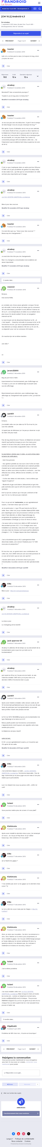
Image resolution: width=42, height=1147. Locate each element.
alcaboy (7, 22)
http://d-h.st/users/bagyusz (19, 591)
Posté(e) (16, 52)
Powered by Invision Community (21, 1144)
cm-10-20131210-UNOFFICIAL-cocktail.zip (15, 614)
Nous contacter (17, 1141)
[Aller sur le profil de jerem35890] (4, 372)
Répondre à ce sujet (21, 33)
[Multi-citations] (3, 66)
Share (10, 1084)
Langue (9, 1139)
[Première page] (2, 41)
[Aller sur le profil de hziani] (4, 805)
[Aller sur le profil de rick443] (4, 288)
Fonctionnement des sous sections (16, 1113)
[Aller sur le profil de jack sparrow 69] (4, 642)
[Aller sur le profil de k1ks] (4, 585)
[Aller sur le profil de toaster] (4, 50)
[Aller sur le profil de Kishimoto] (4, 827)
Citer (8, 66)
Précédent (9, 41)
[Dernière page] (39, 41)
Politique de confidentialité (24, 1139)
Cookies (27, 1141)
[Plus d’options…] (38, 50)
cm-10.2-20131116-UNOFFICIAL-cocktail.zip (16, 197)
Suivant (33, 41)
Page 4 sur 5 (22, 41)
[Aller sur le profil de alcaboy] (4, 86)
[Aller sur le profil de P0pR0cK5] (4, 1027)
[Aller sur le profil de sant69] (4, 415)
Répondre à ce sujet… (14, 1073)
